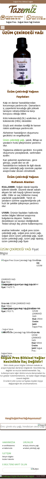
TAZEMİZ (43, 476)
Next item (40, 59)
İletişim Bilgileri (7, 456)
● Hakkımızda (7, 448)
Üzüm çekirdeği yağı (13, 140)
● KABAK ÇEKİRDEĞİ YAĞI (31, 448)
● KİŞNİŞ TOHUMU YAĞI (31, 445)
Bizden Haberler (8, 459)
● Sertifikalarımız (8, 445)
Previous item (5, 59)
